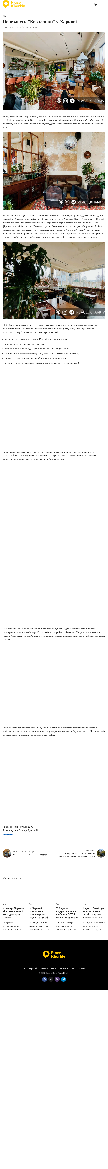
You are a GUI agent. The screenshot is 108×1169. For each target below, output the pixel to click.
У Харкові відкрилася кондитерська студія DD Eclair (39, 913)
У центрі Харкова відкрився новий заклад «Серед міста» (13, 913)
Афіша (54, 968)
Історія (64, 968)
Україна (81, 968)
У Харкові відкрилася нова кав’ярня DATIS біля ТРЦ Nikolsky (67, 913)
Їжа (72, 968)
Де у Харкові (30, 968)
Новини (44, 968)
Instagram (8, 834)
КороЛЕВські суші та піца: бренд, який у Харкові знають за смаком (94, 913)
